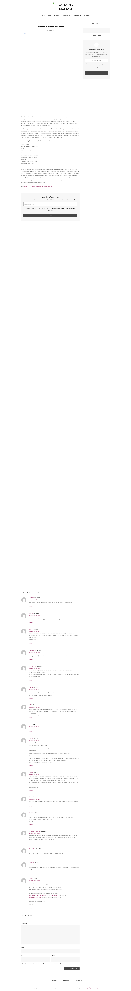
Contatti (87, 15)
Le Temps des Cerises (35, 831)
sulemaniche (32, 650)
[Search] (109, 5)
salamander (32, 666)
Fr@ (30, 724)
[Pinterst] (99, 30)
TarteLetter (77, 15)
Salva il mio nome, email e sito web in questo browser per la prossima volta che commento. (44, 964)
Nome (22, 947)
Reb (30, 705)
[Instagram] (96, 30)
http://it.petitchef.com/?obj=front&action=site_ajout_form (44, 895)
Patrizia (31, 613)
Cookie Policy (95, 988)
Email (22, 956)
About (49, 15)
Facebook (53, 981)
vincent (31, 878)
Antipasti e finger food (50, 24)
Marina (31, 738)
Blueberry (32, 848)
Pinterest (66, 981)
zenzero (50, 187)
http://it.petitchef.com (35, 897)
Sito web (53, 956)
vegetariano (43, 187)
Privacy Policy (88, 988)
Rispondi (31, 607)
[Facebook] (93, 30)
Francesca (31, 597)
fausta (31, 772)
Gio (30, 797)
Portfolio (66, 15)
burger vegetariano (29, 187)
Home (43, 15)
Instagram (79, 981)
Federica (31, 862)
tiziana (31, 687)
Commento (24, 923)
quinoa (38, 187)
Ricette (56, 15)
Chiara (30, 629)
